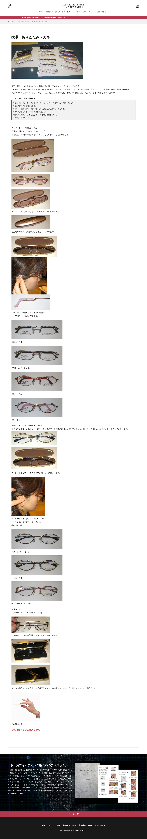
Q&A (90, 825)
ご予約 (57, 825)
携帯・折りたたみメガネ (39, 22)
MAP (74, 825)
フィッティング (79, 12)
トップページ (46, 825)
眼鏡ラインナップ (23, 22)
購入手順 (82, 825)
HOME (12, 22)
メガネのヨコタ (80, 831)
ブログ (90, 12)
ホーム (40, 12)
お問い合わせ (101, 12)
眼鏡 (68, 12)
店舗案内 (49, 12)
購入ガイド (59, 12)
